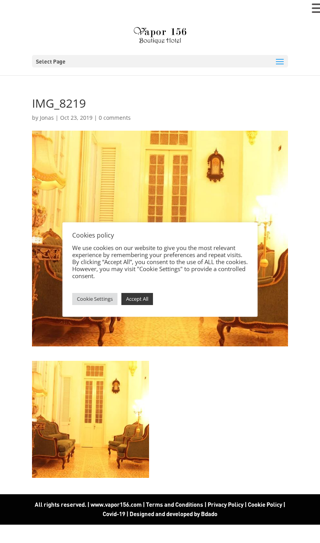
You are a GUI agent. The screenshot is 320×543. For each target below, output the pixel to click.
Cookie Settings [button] (95, 298)
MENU (17, 10)
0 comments (115, 117)
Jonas (47, 117)
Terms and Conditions (174, 504)
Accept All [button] (137, 298)
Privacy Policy (226, 504)
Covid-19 (114, 514)
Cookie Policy (265, 504)
